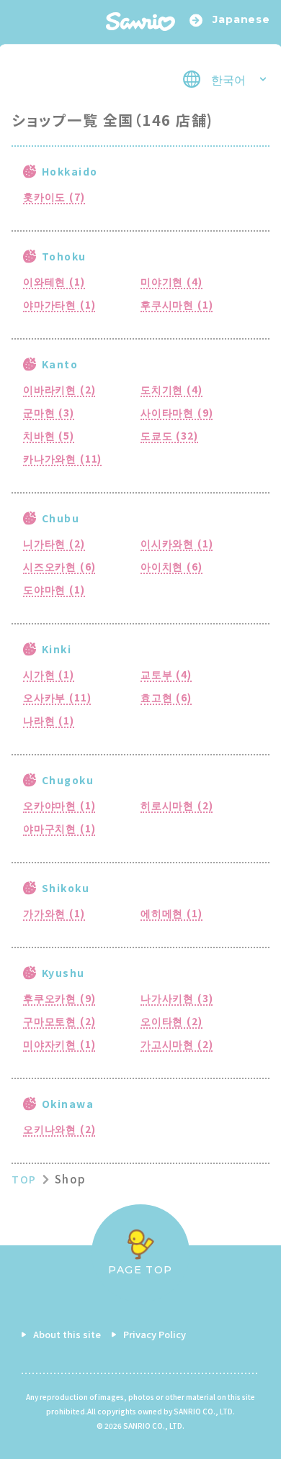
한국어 (228, 79)
